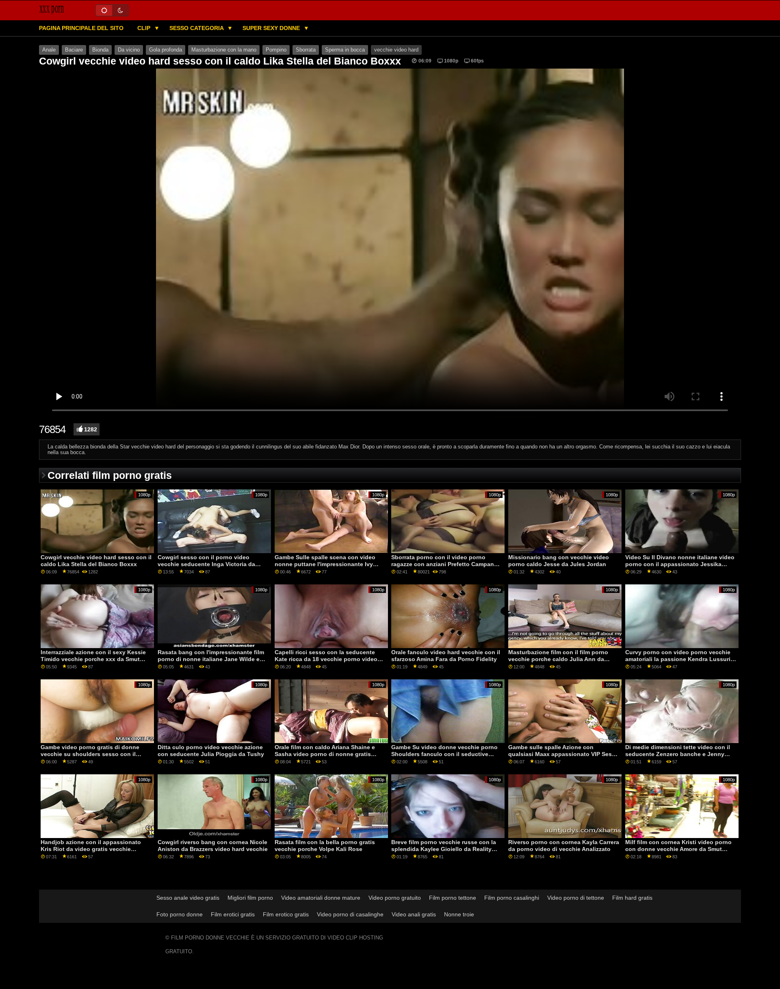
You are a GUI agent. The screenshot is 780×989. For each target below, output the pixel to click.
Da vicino (129, 50)
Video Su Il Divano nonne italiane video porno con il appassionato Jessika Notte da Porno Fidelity (679, 564)
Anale (49, 50)
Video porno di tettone (575, 897)
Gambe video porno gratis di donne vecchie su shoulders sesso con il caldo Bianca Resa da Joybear (90, 754)
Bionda (100, 50)
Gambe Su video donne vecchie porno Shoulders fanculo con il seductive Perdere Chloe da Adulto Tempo (444, 754)
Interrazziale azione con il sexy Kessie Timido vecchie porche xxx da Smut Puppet (93, 659)
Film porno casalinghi (511, 897)
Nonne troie (459, 914)
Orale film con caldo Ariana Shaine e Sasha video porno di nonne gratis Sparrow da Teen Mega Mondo (325, 754)
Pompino (276, 50)
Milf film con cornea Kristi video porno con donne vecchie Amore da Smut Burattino (678, 849)
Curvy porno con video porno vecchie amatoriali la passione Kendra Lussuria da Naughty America (679, 659)
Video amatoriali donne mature (320, 897)
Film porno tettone (452, 897)
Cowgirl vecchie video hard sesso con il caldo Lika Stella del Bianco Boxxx (96, 560)
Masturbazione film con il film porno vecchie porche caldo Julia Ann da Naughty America (558, 659)
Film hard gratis (632, 897)
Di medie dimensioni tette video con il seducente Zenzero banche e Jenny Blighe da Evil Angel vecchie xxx (677, 754)
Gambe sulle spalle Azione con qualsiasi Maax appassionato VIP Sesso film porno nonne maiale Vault (563, 754)
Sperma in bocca (345, 50)
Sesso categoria (197, 28)
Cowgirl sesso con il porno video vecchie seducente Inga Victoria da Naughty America (206, 564)
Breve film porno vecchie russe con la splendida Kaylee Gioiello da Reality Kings (443, 849)
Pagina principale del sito (81, 28)
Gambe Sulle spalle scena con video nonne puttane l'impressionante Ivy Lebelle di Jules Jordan (325, 564)
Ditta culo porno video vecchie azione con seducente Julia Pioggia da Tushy (211, 750)
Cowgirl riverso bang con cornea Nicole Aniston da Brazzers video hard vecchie (213, 845)
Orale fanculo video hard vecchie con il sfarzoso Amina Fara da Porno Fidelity (445, 655)
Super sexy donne (272, 28)
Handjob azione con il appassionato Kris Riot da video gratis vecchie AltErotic (91, 849)
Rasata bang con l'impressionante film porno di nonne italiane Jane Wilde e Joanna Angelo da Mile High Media (211, 659)
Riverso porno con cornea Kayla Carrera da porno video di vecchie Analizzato (563, 845)
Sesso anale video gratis (187, 897)
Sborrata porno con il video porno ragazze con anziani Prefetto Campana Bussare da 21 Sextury (444, 564)
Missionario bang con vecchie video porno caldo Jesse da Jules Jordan (558, 560)
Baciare (74, 50)
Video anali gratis (414, 914)
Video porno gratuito (394, 897)
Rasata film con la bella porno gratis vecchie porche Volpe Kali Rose (325, 845)
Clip (144, 28)
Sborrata (306, 50)
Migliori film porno (250, 897)
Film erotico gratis (286, 914)
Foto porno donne (179, 914)
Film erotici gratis (233, 914)
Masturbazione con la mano (223, 50)
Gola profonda (165, 50)
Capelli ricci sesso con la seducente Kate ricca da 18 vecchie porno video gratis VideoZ (326, 659)
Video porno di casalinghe (350, 914)
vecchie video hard (396, 50)
